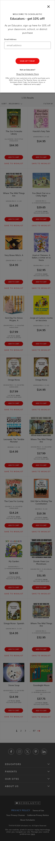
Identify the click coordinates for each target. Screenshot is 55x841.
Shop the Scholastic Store (27, 74)
